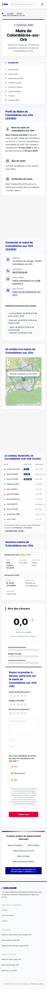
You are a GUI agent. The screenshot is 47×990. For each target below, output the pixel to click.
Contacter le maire (13, 83)
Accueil (4, 910)
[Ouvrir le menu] (42, 4)
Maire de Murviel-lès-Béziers (23, 861)
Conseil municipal (13, 91)
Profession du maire (14, 78)
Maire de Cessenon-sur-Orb (23, 851)
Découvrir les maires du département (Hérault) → (23, 871)
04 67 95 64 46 (19, 272)
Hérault (19, 13)
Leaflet (20, 405)
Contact (4, 921)
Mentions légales (8, 915)
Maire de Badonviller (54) (11, 940)
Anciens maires (12, 100)
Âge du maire (11, 74)
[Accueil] (2, 13)
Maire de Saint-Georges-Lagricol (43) (15, 946)
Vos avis (10, 96)
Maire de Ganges (23, 856)
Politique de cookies (37, 984)
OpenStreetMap (29, 405)
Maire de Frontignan (15, 845)
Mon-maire (10, 888)
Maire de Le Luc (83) (9, 970)
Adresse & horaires (13, 87)
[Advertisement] (23, 217)
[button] (23, 379)
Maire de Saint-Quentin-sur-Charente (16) (16, 935)
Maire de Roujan (33, 845)
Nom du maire (11, 70)
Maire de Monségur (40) (10, 965)
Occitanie (10, 13)
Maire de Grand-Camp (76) (11, 959)
